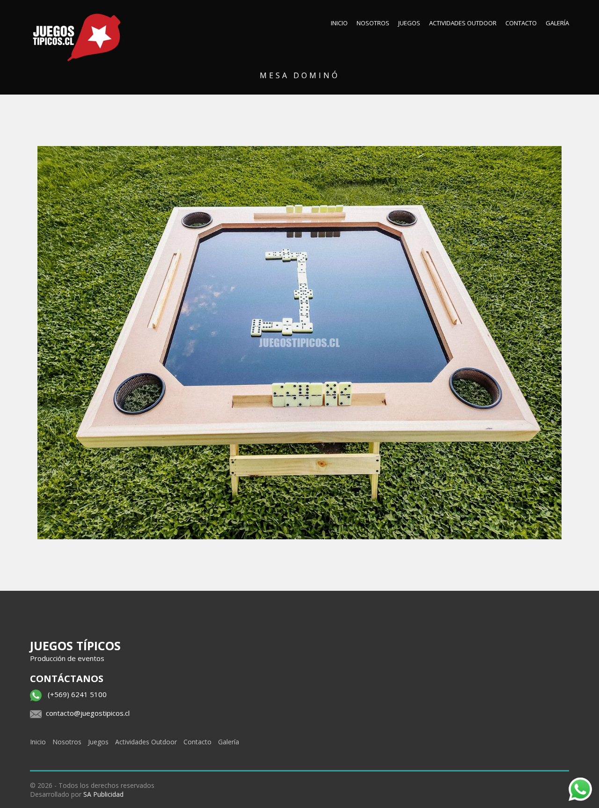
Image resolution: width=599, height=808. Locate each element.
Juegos (409, 23)
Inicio (339, 23)
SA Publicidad (103, 794)
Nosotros (373, 23)
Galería (557, 23)
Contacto (521, 23)
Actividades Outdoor (463, 23)
